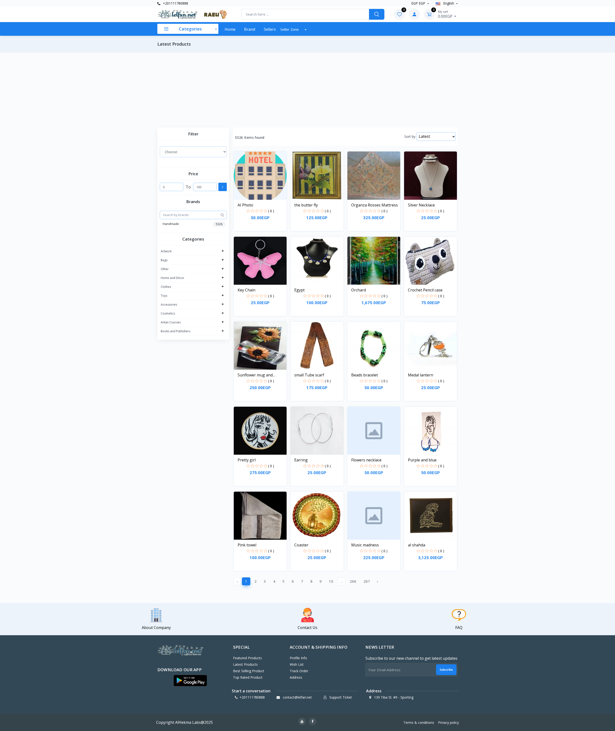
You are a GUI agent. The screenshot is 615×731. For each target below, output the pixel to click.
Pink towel (247, 545)
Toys (164, 296)
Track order (299, 671)
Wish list (297, 664)
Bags (164, 260)
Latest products (245, 664)
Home (230, 29)
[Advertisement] (307, 90)
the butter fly (306, 205)
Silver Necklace (421, 205)
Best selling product (248, 671)
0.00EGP (445, 14)
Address (296, 677)
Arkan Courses (171, 322)
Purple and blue (422, 460)
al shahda (416, 545)
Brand (249, 29)
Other (165, 269)
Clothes (166, 287)
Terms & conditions (418, 722)
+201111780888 (175, 3)
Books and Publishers (175, 331)
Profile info (298, 658)
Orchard (358, 290)
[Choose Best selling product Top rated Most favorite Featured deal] (193, 151)
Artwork (166, 251)
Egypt (299, 290)
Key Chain (246, 290)
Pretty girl (247, 460)
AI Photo (245, 205)
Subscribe (446, 670)
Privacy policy (448, 722)
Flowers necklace (366, 460)
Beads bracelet (364, 375)
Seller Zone (290, 29)
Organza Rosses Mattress (374, 205)
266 (353, 581)
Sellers (270, 29)
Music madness (365, 545)
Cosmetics (168, 313)
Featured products (247, 658)
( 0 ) (271, 211)
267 (366, 581)
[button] (190, 680)
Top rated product (248, 677)
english (448, 3)
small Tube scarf (309, 375)
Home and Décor (172, 278)
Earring (301, 460)
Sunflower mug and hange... (255, 375)
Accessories (169, 304)
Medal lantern (420, 375)
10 (331, 581)
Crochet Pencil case (425, 290)
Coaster (301, 545)
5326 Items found (249, 137)
